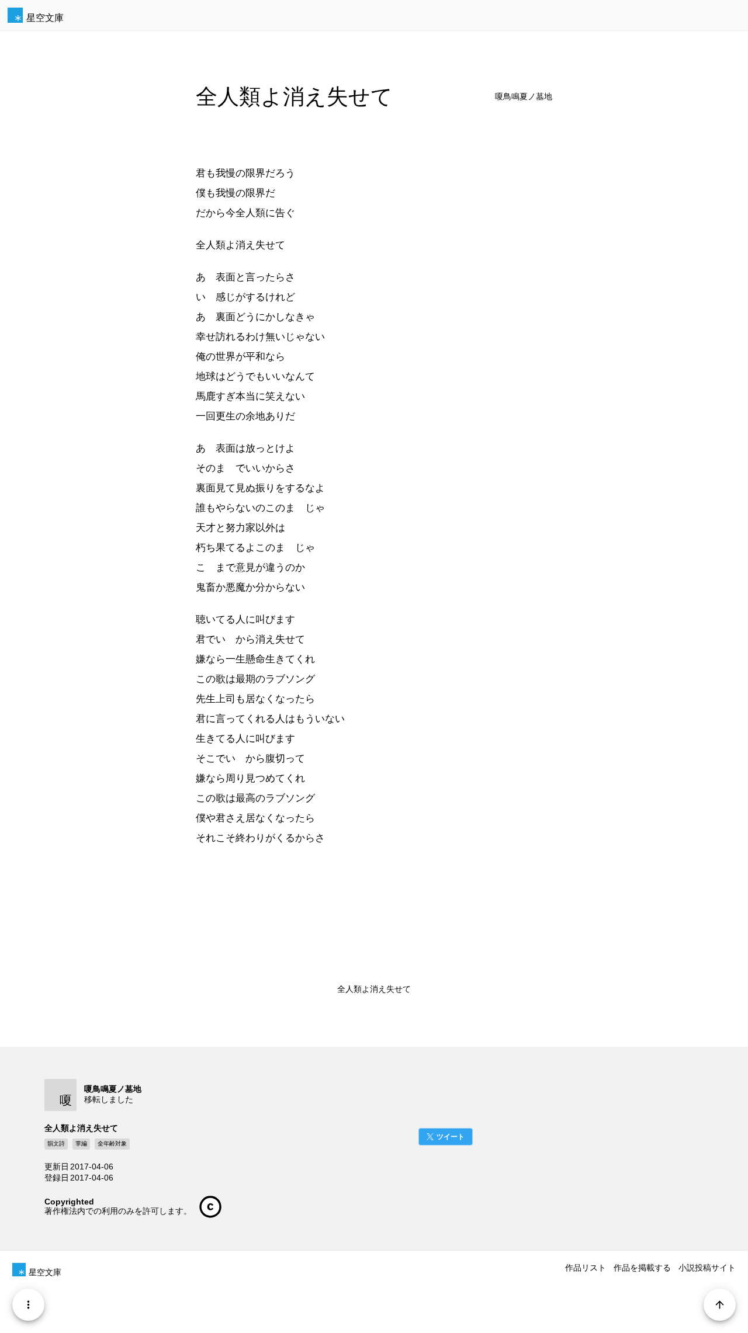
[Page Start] (720, 1305)
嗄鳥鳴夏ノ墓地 (523, 96)
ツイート (451, 1137)
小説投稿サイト (707, 1267)
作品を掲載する (642, 1267)
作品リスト (585, 1267)
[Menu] (28, 1305)
